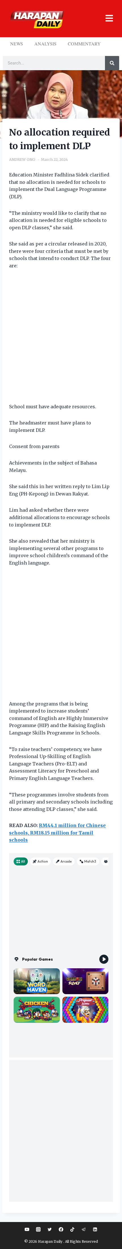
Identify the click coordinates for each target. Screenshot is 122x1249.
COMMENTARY (84, 44)
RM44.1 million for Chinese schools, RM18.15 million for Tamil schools (57, 833)
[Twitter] (49, 1229)
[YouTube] (26, 1229)
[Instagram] (38, 1229)
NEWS (16, 44)
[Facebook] (61, 1229)
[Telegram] (83, 1229)
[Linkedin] (95, 1229)
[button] (105, 18)
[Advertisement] (61, 340)
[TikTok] (72, 1229)
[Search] (112, 63)
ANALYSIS (45, 44)
